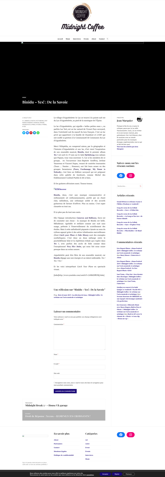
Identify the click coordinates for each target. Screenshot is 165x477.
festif (33, 120)
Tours (39, 124)
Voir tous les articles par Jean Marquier (127, 148)
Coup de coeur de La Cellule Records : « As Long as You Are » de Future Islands (129, 216)
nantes (36, 122)
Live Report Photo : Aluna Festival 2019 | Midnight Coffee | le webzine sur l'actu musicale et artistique (129, 250)
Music (68, 39)
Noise (42, 122)
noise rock (27, 124)
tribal (44, 124)
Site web (57, 373)
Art (86, 440)
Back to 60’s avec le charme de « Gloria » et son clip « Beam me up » (129, 316)
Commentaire (59, 324)
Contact (102, 39)
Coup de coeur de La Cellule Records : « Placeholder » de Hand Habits (129, 230)
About (94, 39)
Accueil (60, 39)
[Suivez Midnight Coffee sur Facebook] (121, 175)
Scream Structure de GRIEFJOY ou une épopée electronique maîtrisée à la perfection (129, 298)
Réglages (129, 474)
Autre (87, 444)
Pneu (33, 124)
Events (86, 39)
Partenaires (58, 444)
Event (87, 447)
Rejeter (117, 474)
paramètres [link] (90, 475)
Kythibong (40, 120)
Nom (56, 354)
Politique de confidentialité (64, 455)
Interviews (77, 39)
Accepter (105, 474)
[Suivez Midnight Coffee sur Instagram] (131, 175)
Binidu (27, 120)
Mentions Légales (60, 451)
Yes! (24, 126)
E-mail (56, 364)
